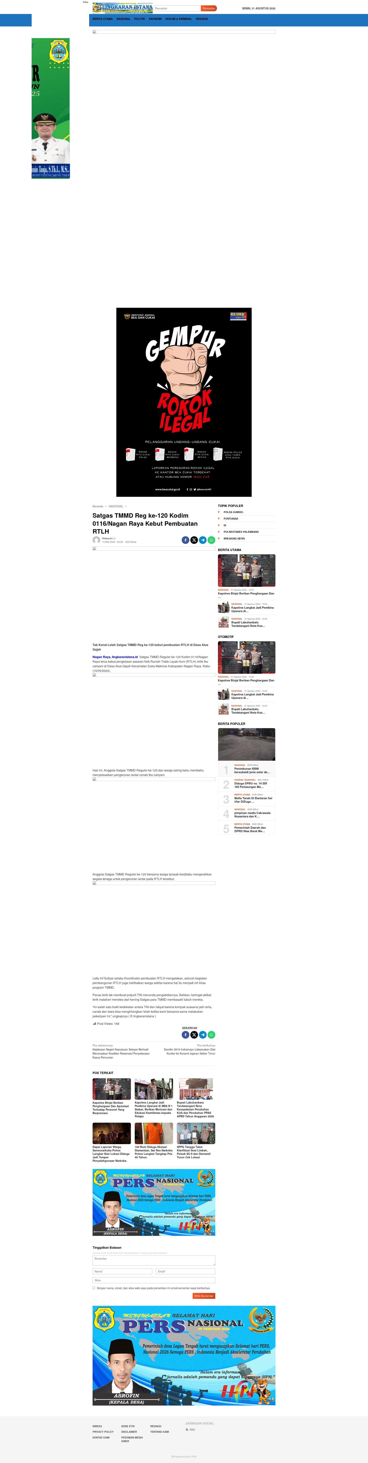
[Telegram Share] (203, 540)
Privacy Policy (103, 1432)
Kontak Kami (101, 1437)
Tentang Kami (159, 1432)
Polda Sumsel (234, 512)
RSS (192, 1429)
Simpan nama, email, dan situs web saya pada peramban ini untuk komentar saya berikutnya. (153, 1288)
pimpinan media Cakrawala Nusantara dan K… (252, 814)
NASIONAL (223, 589)
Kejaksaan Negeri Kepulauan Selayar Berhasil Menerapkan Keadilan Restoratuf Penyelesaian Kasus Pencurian (121, 1051)
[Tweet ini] (194, 540)
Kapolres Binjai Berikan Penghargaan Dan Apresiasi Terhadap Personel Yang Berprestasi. (111, 1108)
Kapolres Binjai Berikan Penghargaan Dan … (246, 594)
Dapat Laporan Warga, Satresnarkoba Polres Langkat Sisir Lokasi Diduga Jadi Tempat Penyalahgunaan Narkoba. (111, 1154)
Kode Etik (128, 1426)
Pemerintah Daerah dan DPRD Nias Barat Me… (250, 829)
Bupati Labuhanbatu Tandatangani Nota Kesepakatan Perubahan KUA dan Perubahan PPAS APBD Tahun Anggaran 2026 (195, 1109)
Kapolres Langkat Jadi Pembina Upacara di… (252, 609)
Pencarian (209, 8)
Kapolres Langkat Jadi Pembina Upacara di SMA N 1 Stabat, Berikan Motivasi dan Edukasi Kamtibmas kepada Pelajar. (153, 1109)
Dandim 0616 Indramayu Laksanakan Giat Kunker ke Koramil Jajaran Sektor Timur (189, 1049)
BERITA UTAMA (242, 794)
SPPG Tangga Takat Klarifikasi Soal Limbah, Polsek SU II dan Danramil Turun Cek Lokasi (193, 1152)
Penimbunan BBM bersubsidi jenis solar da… (252, 770)
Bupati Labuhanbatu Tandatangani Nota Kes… (248, 623)
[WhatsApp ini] (211, 540)
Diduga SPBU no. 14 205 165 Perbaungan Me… (250, 784)
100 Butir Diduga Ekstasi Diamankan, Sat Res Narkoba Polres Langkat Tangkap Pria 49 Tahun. (153, 1152)
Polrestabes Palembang (241, 532)
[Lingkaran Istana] (123, 8)
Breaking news (234, 538)
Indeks (97, 1426)
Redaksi (155, 1426)
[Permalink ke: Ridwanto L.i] (96, 540)
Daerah (238, 779)
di (225, 525)
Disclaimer (129, 1432)
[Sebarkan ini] (185, 540)
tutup (85, 1)
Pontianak (231, 518)
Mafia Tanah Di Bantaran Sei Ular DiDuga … (253, 799)
